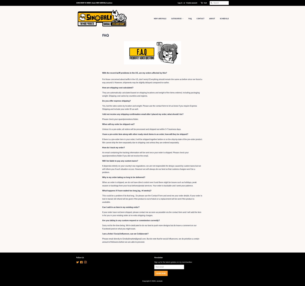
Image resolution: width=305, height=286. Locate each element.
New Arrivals (160, 19)
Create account (191, 3)
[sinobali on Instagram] (85, 263)
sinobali (159, 281)
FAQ (190, 19)
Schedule (224, 19)
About (212, 19)
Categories (176, 19)
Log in (180, 3)
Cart (205, 3)
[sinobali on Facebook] (81, 263)
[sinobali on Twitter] (77, 263)
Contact (200, 19)
